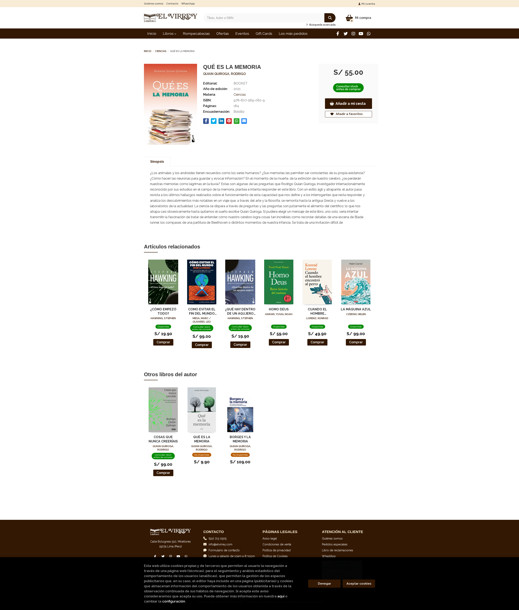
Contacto (172, 3)
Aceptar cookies (358, 583)
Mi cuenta (368, 3)
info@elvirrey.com (220, 544)
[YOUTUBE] (361, 33)
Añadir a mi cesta (351, 103)
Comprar (163, 342)
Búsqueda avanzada (322, 24)
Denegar (324, 583)
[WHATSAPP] (368, 33)
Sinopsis (157, 162)
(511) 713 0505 (217, 538)
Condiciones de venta (277, 544)
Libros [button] (168, 33)
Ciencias (160, 51)
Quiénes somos (153, 3)
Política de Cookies (275, 556)
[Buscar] (330, 17)
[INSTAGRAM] (353, 33)
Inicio (147, 51)
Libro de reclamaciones (337, 550)
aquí (280, 596)
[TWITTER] (345, 33)
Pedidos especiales (334, 544)
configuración (173, 601)
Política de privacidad (277, 550)
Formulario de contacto (224, 550)
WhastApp (188, 3)
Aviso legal (270, 538)
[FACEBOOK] (338, 33)
